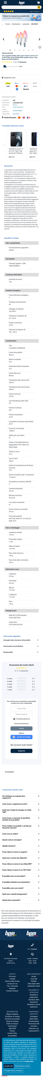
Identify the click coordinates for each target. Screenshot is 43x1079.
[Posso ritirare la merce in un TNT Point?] (38, 870)
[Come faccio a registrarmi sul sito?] (38, 804)
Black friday (34, 1019)
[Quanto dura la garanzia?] (38, 900)
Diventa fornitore (12, 991)
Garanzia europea (12, 1021)
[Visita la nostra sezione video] (32, 933)
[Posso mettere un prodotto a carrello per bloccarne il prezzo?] (38, 826)
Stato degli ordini (34, 984)
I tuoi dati (33, 979)
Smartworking (34, 1021)
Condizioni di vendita (12, 1016)
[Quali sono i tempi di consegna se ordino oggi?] (38, 810)
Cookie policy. (29, 1061)
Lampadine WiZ (18, 102)
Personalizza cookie (22, 1066)
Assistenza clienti (34, 986)
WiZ (14, 100)
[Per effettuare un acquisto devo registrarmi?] (38, 796)
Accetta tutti (8, 1066)
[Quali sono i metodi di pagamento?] (38, 894)
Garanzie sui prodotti (12, 1019)
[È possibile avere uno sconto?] (38, 888)
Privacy (12, 1031)
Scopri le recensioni (35, 11)
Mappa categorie (12, 1014)
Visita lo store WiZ (7, 53)
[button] (3, 39)
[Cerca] (39, 7)
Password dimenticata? (21, 723)
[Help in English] (24, 117)
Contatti (12, 979)
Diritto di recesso (12, 1024)
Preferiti (33, 981)
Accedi (33, 976)
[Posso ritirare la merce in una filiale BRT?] (38, 864)
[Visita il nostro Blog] (10, 933)
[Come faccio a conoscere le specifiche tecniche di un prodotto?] (38, 818)
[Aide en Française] (28, 117)
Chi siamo (12, 976)
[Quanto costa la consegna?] (38, 840)
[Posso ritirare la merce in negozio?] (38, 852)
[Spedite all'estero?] (38, 846)
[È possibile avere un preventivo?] (38, 876)
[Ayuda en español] (19, 117)
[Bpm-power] (22, 3)
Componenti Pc (33, 1031)
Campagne (34, 1016)
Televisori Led (34, 1028)
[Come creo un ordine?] (38, 834)
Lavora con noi (12, 984)
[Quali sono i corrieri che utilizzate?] (38, 858)
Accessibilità (12, 1036)
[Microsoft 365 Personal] (22, 17)
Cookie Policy (12, 1033)
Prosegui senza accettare (13, 1071)
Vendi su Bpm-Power (12, 981)
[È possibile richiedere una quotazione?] (38, 882)
